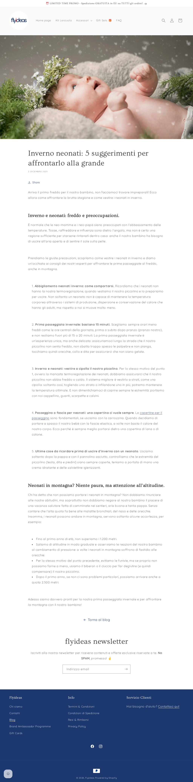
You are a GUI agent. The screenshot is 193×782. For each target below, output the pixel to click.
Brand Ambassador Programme (30, 726)
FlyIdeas (89, 778)
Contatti (14, 713)
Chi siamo (15, 706)
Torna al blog (99, 620)
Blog (12, 719)
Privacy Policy (77, 726)
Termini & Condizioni (81, 706)
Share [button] (36, 182)
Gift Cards (16, 733)
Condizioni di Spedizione (84, 713)
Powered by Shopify (106, 778)
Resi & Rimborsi (78, 719)
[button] (84, 20)
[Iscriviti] (126, 669)
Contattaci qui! (168, 706)
